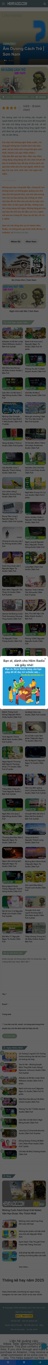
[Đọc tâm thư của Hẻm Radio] (24, 705)
